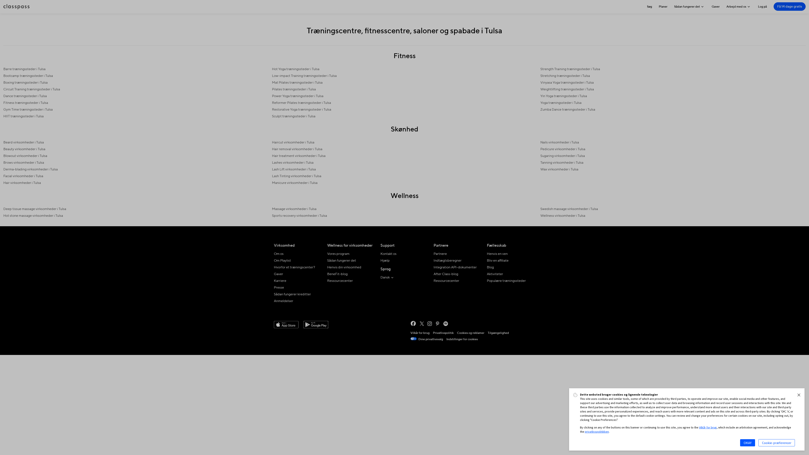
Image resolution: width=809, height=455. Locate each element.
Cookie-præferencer (776, 443)
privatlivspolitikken (597, 432)
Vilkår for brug (708, 427)
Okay (747, 443)
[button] (798, 394)
